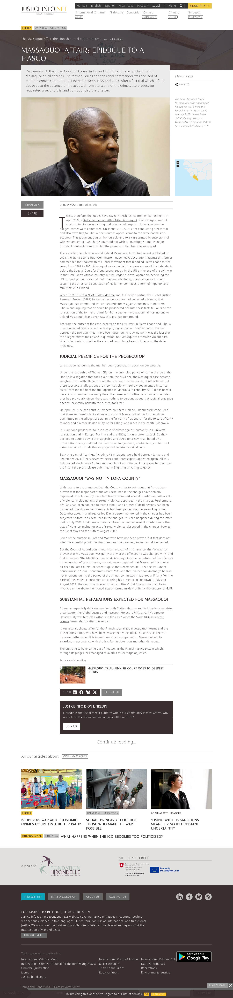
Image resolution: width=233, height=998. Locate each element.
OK (146, 994)
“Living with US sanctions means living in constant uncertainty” (175, 823)
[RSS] (208, 896)
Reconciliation (108, 972)
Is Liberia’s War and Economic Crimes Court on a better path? (51, 821)
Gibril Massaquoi (75, 756)
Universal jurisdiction (50, 28)
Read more (158, 994)
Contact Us (117, 896)
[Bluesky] (198, 896)
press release (87, 467)
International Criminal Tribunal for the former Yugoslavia (58, 964)
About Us (93, 896)
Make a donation (63, 896)
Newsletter (33, 896)
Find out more (33, 935)
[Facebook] (189, 896)
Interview (51, 836)
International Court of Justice (118, 959)
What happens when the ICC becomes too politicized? (112, 836)
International (32, 836)
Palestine (117, 12)
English (96, 5)
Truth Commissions (111, 968)
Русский (142, 5)
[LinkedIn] (179, 896)
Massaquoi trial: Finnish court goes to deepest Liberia (126, 669)
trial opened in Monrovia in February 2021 (125, 390)
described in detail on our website (137, 365)
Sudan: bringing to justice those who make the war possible (111, 823)
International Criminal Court (40, 959)
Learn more (217, 985)
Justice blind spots (33, 977)
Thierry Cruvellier (72, 205)
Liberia (26, 28)
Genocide (133, 12)
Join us (71, 726)
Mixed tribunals (109, 964)
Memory (26, 972)
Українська (126, 5)
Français (82, 5)
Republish (32, 204)
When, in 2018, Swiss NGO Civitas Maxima (87, 295)
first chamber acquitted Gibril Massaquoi (110, 220)
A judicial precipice (160, 398)
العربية (156, 5)
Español (110, 5)
